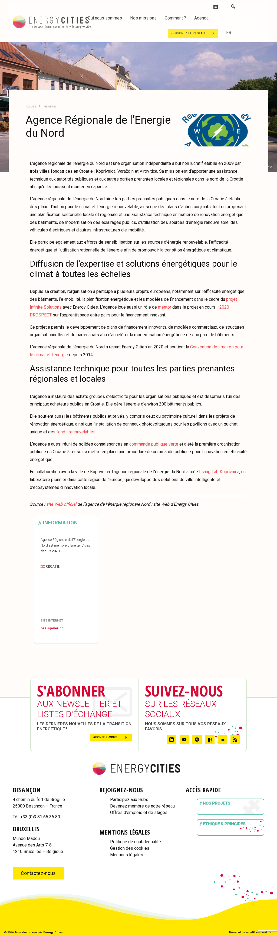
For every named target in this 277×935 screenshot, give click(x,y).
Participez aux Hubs (129, 799)
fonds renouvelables (76, 431)
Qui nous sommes (105, 18)
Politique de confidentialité (135, 841)
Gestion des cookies (129, 848)
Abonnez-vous (105, 737)
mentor (164, 307)
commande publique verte (154, 444)
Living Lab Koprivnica (219, 471)
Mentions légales (126, 854)
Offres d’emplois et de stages (138, 812)
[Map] (66, 594)
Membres (50, 106)
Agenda (201, 18)
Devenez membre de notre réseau (142, 806)
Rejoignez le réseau (187, 33)
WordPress (253, 932)
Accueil (31, 106)
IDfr (270, 932)
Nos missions (143, 18)
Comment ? (175, 18)
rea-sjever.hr (52, 628)
